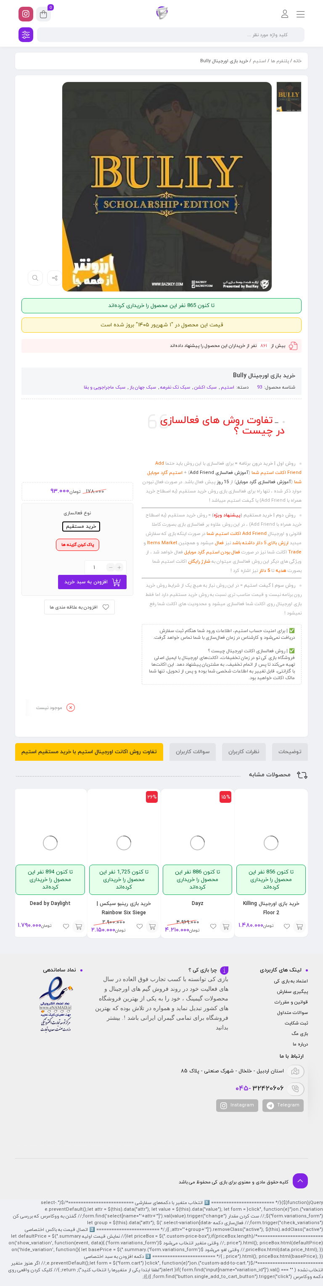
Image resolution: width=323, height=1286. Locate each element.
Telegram (287, 1105)
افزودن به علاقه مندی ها (74, 607)
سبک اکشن (205, 387)
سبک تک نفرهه (175, 387)
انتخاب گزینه (299, 926)
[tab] (290, 752)
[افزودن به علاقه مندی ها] (287, 926)
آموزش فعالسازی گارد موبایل (263, 482)
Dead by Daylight (50, 903)
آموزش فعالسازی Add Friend (219, 472)
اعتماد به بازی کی (291, 981)
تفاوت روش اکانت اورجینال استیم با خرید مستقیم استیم (89, 752)
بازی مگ (299, 1033)
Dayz (198, 903)
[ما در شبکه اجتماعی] (26, 14)
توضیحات (290, 752)
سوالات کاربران (192, 752)
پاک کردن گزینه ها (77, 545)
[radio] (81, 526)
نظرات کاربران (243, 752)
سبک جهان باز (143, 387)
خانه (298, 61)
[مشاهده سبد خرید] (43, 15)
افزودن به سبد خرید (86, 582)
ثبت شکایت (296, 1023)
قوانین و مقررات (291, 1002)
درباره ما (300, 1044)
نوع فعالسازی (77, 513)
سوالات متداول (292, 1012)
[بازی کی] (161, 13)
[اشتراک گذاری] (54, 278)
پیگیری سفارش (292, 991)
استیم (259, 61)
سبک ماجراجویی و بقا (104, 387)
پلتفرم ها (280, 61)
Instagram (241, 1105)
